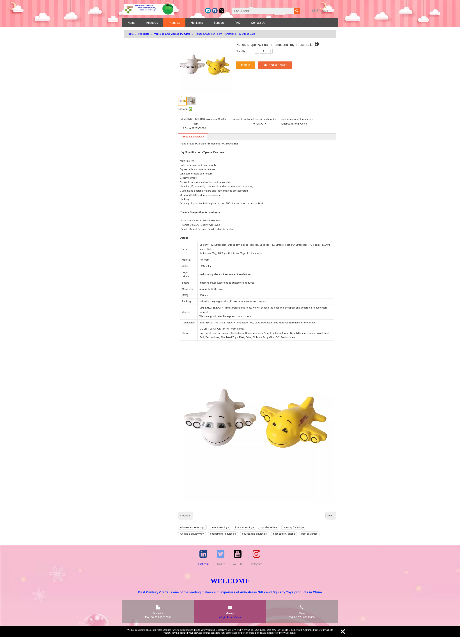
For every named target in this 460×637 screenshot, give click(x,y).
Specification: (288, 119)
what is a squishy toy (192, 533)
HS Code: (186, 128)
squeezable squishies (254, 533)
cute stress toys (220, 527)
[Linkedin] (208, 10)
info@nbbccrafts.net (230, 617)
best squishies (309, 533)
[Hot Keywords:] (297, 11)
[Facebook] (215, 10)
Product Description (193, 136)
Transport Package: (242, 119)
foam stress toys (244, 527)
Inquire (245, 64)
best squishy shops (284, 533)
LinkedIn (203, 563)
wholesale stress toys (192, 527)
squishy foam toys (294, 527)
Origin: (285, 123)
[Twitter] (221, 10)
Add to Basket (277, 64)
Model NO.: (187, 119)
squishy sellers (268, 527)
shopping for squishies (223, 533)
